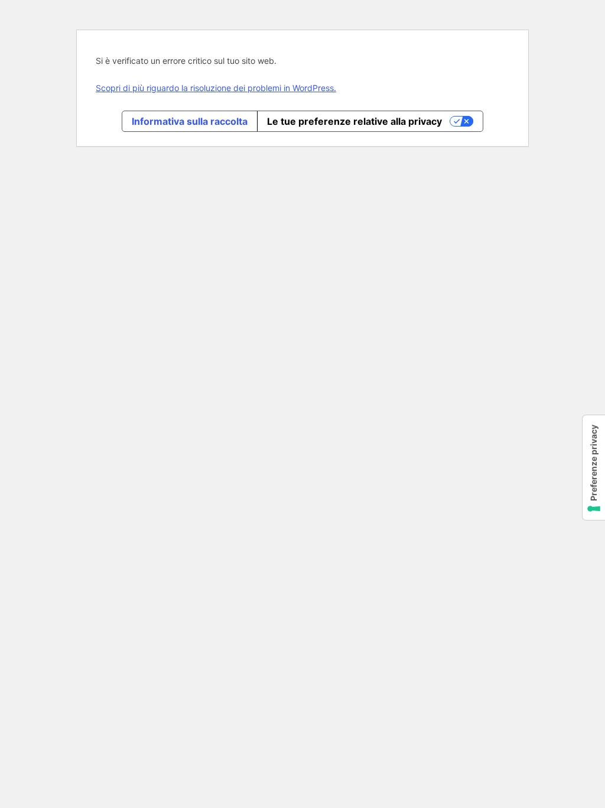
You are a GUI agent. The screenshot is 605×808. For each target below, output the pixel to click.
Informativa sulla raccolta (190, 121)
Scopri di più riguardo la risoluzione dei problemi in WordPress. (216, 88)
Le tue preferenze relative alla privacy (354, 121)
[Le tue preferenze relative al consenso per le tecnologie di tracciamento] (594, 467)
